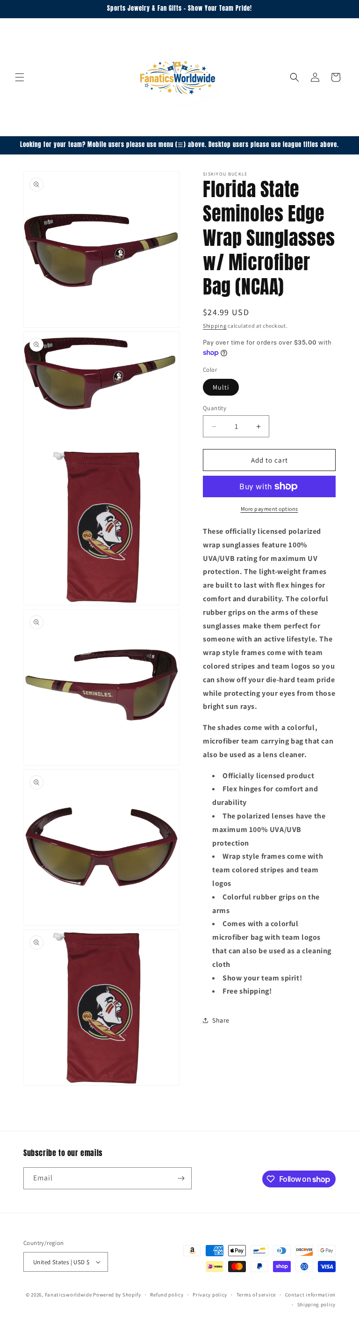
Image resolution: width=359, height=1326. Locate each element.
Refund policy (166, 1294)
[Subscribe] (181, 1178)
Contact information (310, 1294)
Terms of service (256, 1294)
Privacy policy (210, 1294)
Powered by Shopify (117, 1294)
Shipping (215, 325)
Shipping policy (316, 1304)
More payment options (269, 508)
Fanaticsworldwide (68, 1294)
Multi (221, 387)
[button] (19, 77)
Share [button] (221, 1020)
